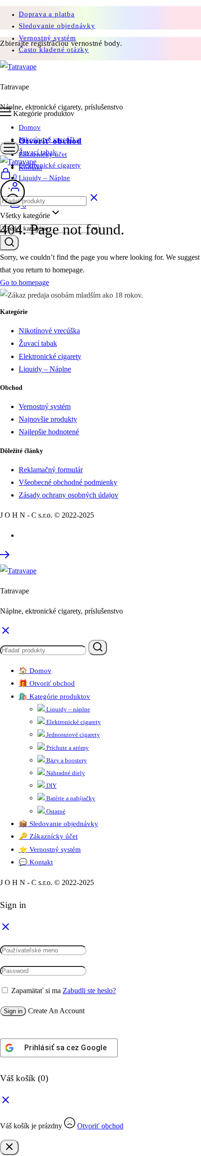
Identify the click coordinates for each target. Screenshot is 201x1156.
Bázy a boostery (66, 760)
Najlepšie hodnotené (49, 432)
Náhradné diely (65, 772)
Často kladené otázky (54, 49)
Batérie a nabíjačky (70, 798)
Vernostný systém (45, 406)
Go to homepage (24, 282)
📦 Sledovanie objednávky (58, 823)
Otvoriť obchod (100, 1126)
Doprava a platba (47, 14)
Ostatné (55, 811)
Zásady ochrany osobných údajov (68, 495)
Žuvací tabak (38, 152)
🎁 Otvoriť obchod (47, 683)
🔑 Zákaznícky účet (48, 836)
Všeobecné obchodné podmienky (68, 482)
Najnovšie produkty (48, 419)
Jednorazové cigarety (72, 734)
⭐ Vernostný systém (50, 849)
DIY (51, 785)
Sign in (13, 1011)
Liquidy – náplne (67, 709)
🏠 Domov (35, 670)
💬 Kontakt (36, 862)
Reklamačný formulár (51, 470)
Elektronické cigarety (50, 165)
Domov (30, 127)
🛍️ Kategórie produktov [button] (54, 696)
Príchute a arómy (67, 747)
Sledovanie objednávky (57, 25)
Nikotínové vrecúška (49, 139)
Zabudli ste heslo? (89, 991)
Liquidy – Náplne (44, 178)
